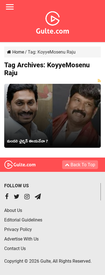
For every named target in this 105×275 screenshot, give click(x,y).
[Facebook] (7, 197)
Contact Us (15, 248)
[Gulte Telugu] (52, 21)
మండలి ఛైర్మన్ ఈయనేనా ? (27, 142)
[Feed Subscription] (99, 80)
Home (17, 52)
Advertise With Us (21, 239)
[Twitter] (16, 197)
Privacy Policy (18, 229)
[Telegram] (38, 197)
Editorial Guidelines (23, 220)
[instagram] (27, 197)
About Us (13, 210)
